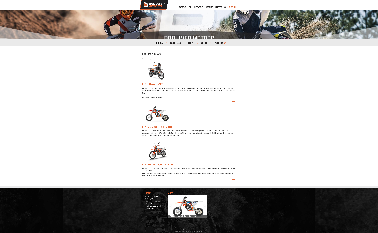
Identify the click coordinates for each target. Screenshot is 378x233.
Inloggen (176, 231)
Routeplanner (149, 208)
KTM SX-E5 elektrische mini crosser (157, 127)
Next (204, 206)
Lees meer (232, 101)
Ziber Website (182, 231)
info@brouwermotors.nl (153, 206)
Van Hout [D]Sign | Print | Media (196, 231)
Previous (170, 206)
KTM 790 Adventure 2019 (152, 84)
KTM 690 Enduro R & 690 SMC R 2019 (157, 165)
